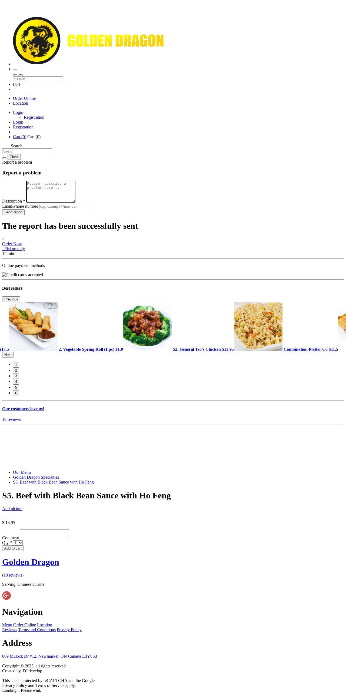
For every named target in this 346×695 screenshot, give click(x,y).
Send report (13, 212)
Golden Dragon (30, 562)
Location (20, 103)
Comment (11, 537)
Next (8, 355)
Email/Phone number (20, 206)
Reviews (9, 629)
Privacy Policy (69, 629)
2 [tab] (16, 370)
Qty (7, 542)
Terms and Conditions (37, 629)
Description (13, 201)
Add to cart (13, 548)
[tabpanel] (66, 349)
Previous (11, 299)
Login (18, 112)
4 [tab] (16, 382)
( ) (16, 84)
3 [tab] (16, 376)
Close (14, 157)
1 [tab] (16, 365)
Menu (7, 625)
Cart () (19, 136)
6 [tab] (16, 393)
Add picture (12, 508)
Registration (34, 117)
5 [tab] (16, 387)
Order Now (12, 243)
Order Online (24, 98)
